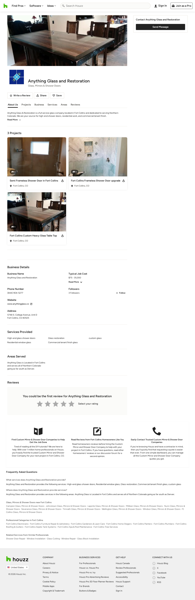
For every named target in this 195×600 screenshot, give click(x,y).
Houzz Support (123, 581)
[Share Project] (62, 181)
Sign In (119, 590)
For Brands (84, 586)
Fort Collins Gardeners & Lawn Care (88, 524)
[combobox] (105, 6)
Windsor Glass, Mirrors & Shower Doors (161, 509)
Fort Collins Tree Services (106, 527)
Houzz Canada (123, 563)
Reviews (75, 104)
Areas (64, 104)
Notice (55, 572)
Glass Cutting (53, 538)
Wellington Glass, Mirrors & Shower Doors (121, 509)
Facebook (162, 573)
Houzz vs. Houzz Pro (89, 568)
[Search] (63, 6)
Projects (26, 104)
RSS (159, 582)
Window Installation (36, 538)
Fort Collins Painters (142, 524)
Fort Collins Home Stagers (119, 524)
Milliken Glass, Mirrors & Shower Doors (144, 506)
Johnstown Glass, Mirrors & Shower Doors (66, 506)
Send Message (160, 26)
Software (35, 5)
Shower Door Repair (15, 538)
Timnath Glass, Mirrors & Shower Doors (81, 509)
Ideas (50, 5)
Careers (46, 568)
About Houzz (49, 563)
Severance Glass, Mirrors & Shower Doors (41, 509)
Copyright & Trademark (54, 590)
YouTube (161, 577)
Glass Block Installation (88, 538)
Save (59, 95)
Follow (122, 293)
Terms (46, 577)
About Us (13, 104)
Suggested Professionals (128, 572)
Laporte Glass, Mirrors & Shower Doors (106, 506)
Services (52, 104)
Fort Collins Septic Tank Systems (40, 527)
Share (43, 95)
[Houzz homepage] (5, 5)
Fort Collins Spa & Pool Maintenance (75, 527)
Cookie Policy (49, 581)
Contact (120, 586)
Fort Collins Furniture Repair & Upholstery (49, 524)
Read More (12, 119)
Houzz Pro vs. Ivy (87, 572)
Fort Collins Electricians (17, 524)
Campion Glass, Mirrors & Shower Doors (25, 506)
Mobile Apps (48, 586)
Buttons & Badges (87, 590)
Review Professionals (126, 568)
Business (39, 104)
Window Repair (68, 538)
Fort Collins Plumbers (164, 524)
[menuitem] (19, 5)
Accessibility (122, 577)
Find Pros (17, 5)
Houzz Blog (162, 563)
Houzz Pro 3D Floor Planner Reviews (96, 581)
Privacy (46, 572)
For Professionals (87, 563)
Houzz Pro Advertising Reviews (94, 577)
